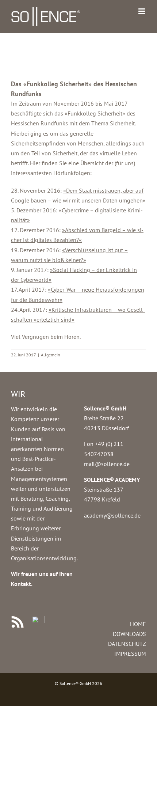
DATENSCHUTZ (127, 643)
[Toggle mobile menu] (142, 11)
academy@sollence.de (112, 515)
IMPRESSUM (130, 653)
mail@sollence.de (107, 463)
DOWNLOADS (129, 633)
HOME (138, 624)
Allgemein (50, 354)
